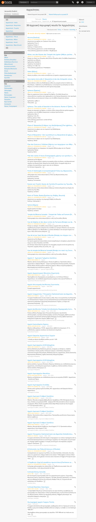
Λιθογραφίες (7, 90)
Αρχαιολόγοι (9, 31)
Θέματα (44, 19)
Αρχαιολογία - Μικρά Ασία (13, 25)
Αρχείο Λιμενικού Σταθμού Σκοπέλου (40, 396)
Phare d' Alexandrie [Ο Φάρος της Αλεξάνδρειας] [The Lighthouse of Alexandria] (55, 125)
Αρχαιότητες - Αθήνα (11, 39)
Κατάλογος (8, 14)
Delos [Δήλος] (32, 71)
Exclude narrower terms (54, 33)
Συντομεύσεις (82, 2)
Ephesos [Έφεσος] (33, 90)
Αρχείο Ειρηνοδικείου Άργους (37, 324)
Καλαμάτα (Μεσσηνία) (10, 68)
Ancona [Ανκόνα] (33, 37)
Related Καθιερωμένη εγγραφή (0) (58, 14)
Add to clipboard (75, 37)
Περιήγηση (23, 2)
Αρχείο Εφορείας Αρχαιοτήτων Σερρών (41, 336)
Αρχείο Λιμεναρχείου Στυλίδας (38, 385)
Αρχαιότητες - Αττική (11, 42)
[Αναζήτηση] (57, 2)
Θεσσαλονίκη (8, 75)
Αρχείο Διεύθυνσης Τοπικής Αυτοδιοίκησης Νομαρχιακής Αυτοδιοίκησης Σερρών (56, 309)
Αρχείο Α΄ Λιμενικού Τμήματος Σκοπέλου (42, 258)
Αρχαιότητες (9, 34)
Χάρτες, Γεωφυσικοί (9, 97)
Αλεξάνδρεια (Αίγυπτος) (11, 62)
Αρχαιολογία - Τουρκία (12, 28)
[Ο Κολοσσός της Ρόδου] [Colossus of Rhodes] (43, 449)
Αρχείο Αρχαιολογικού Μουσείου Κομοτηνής (43, 273)
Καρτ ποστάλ (8, 102)
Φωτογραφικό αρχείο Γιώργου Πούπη (40, 502)
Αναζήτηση (15, 14)
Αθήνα (6, 57)
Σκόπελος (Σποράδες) (10, 59)
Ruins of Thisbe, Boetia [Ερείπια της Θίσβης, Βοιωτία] (46, 195)
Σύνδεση (89, 2)
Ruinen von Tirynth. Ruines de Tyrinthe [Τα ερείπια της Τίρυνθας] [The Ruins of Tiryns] (57, 184)
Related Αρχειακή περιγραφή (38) (37, 14)
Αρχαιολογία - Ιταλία (11, 22)
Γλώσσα (77, 2)
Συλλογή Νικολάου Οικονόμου (38, 487)
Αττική (6, 71)
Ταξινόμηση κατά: (52, 29)
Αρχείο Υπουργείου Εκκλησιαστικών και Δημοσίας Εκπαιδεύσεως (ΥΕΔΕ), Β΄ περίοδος (57, 434)
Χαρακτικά (7, 86)
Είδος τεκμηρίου (10, 81)
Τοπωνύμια (8, 52)
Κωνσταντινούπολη (9, 66)
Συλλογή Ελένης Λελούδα (36, 472)
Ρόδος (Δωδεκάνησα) (10, 73)
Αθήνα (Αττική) (8, 64)
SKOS (82, 22)
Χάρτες (6, 93)
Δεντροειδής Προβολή (11, 11)
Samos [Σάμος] (32, 205)
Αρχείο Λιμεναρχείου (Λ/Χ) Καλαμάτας (40, 345)
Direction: (66, 29)
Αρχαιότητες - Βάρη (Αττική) (13, 45)
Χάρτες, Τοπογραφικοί (10, 106)
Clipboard (73, 2)
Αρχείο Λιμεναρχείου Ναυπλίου (38, 373)
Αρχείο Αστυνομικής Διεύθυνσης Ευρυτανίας (43, 284)
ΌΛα (5, 55)
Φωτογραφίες (8, 95)
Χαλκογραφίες (8, 88)
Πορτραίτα (7, 99)
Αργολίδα (7, 78)
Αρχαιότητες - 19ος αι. (12, 36)
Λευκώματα (7, 104)
